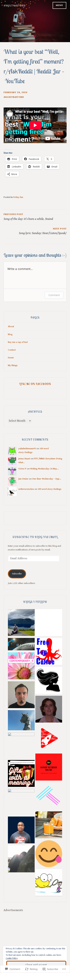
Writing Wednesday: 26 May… (44, 468)
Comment (54, 295)
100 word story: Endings (49, 489)
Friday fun (18, 197)
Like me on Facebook (35, 384)
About (11, 326)
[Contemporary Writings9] (21, 666)
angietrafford (14, 97)
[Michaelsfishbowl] (48, 883)
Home (11, 357)
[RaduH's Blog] (21, 695)
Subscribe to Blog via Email (35, 537)
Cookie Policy (12, 958)
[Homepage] (21, 645)
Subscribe (17, 573)
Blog (10, 334)
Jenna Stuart (24, 458)
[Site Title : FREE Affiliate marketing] (21, 745)
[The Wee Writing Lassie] (21, 859)
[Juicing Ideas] (48, 825)
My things (13, 365)
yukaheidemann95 (27, 448)
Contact (12, 349)
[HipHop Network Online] (48, 768)
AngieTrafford (14, 5)
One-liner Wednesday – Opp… (46, 478)
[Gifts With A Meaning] (21, 774)
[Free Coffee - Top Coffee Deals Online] (48, 652)
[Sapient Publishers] (48, 710)
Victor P (22, 468)
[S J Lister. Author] (21, 623)
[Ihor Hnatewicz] (48, 739)
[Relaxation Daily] (48, 623)
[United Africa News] (21, 831)
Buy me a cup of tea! (18, 342)
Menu (59, 5)
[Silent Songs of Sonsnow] (21, 802)
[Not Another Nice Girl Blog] (48, 681)
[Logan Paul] (48, 797)
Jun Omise (23, 478)
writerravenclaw (26, 489)
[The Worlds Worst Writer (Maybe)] (21, 721)
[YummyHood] (48, 854)
